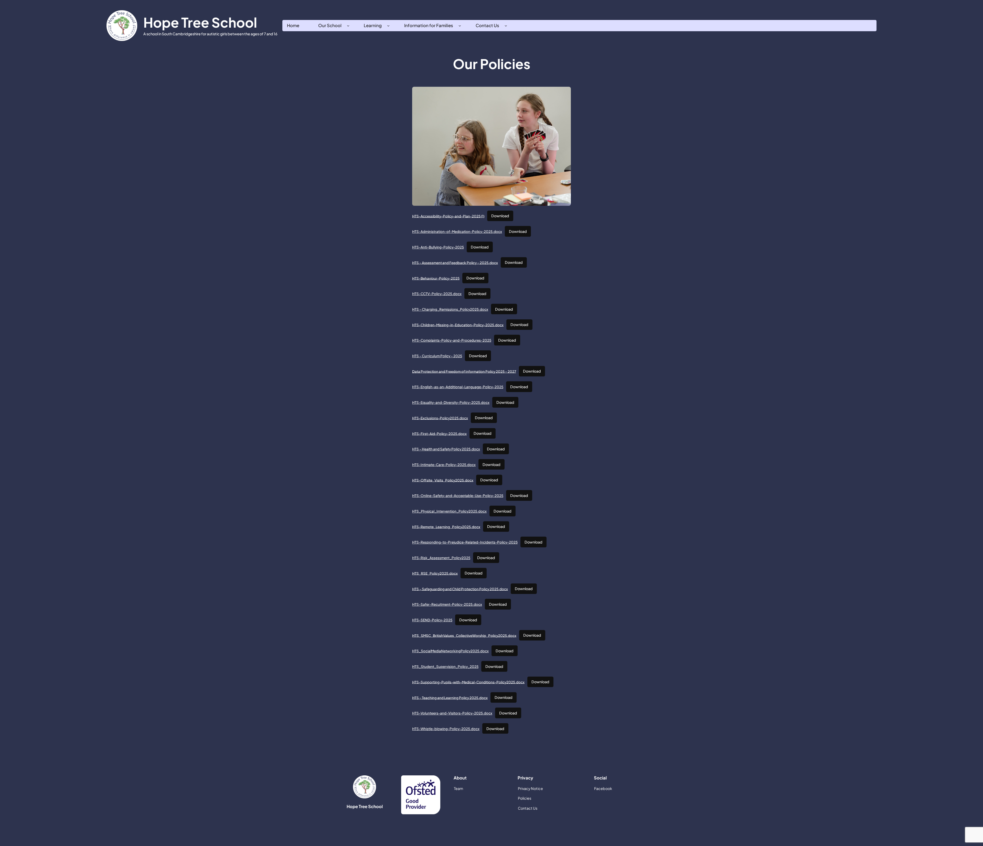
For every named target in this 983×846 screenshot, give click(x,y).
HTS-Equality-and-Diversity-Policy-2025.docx (450, 402)
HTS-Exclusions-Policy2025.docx (440, 418)
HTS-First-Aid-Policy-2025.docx (439, 433)
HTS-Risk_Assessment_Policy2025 (441, 558)
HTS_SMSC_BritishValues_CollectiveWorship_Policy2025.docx (464, 635)
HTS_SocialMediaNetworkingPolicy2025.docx (450, 651)
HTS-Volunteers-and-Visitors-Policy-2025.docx (452, 713)
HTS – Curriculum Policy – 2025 (437, 356)
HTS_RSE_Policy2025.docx (435, 573)
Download (500, 215)
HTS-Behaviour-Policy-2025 (436, 278)
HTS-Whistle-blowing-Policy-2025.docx (445, 728)
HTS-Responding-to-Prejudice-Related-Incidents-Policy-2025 (465, 542)
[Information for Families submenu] (459, 25)
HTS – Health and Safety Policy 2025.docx (446, 449)
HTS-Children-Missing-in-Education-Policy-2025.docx (458, 324)
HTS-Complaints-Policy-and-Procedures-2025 (451, 340)
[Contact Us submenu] (506, 25)
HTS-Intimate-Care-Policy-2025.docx (444, 464)
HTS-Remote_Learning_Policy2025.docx (446, 526)
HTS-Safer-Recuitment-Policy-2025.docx (447, 604)
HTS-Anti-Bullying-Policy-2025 (438, 247)
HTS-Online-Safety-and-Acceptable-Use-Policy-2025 (457, 495)
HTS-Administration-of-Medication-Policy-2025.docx (457, 231)
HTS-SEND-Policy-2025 (432, 620)
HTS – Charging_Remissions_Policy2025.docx (450, 309)
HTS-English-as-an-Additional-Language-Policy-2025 (457, 387)
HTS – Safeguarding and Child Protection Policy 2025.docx (460, 589)
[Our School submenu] (348, 25)
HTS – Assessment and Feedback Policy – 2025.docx (455, 262)
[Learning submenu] (388, 25)
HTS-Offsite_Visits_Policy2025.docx (442, 480)
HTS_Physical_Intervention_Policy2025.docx (449, 511)
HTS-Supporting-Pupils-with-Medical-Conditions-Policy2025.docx (468, 682)
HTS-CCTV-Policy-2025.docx (437, 293)
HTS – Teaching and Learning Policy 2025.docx (450, 697)
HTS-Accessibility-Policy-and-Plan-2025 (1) (448, 216)
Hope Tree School (200, 22)
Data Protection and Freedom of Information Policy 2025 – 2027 (464, 371)
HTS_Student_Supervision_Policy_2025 (445, 666)
